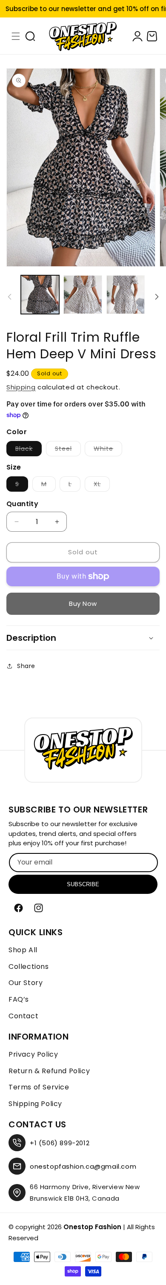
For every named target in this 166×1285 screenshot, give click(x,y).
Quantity (22, 504)
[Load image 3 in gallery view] (82, 294)
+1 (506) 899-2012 (59, 1142)
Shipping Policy (35, 1104)
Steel (68, 450)
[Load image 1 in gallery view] (40, 294)
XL (102, 485)
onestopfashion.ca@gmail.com (83, 1166)
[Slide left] (9, 296)
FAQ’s (19, 999)
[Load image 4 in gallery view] (125, 294)
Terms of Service (39, 1087)
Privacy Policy (33, 1054)
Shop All (23, 950)
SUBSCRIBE (83, 884)
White (108, 450)
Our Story (26, 983)
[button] (16, 36)
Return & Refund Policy (49, 1071)
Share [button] (26, 666)
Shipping (21, 387)
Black (28, 450)
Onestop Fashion (92, 1226)
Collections (29, 966)
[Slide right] (156, 296)
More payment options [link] (83, 603)
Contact (23, 1016)
